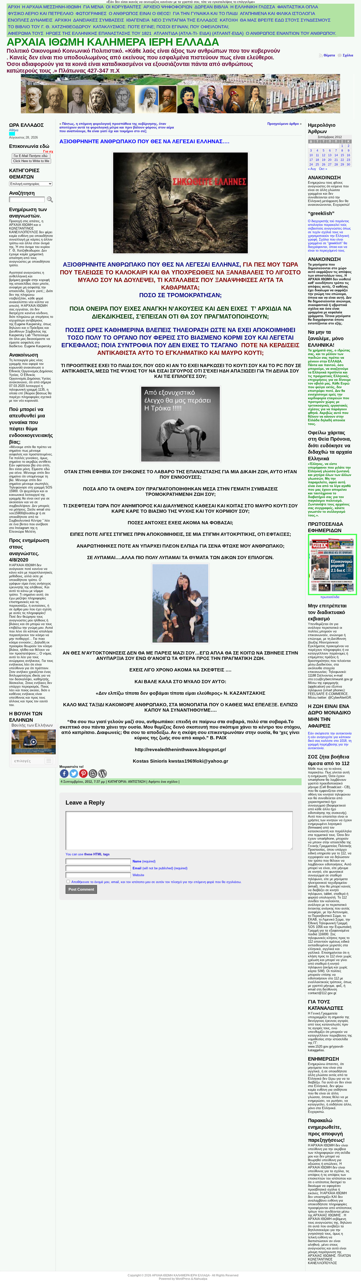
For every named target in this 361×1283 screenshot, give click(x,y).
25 (317, 164)
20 (330, 159)
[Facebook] (64, 773)
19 (323, 159)
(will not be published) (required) (160, 868)
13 (330, 155)
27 (330, 164)
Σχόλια (348, 55)
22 (342, 159)
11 (317, 155)
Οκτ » (323, 169)
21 (336, 159)
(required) (144, 861)
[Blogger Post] (93, 773)
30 (348, 164)
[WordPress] (102, 773)
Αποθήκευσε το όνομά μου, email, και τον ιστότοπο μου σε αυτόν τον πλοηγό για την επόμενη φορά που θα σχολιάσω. (156, 882)
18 (317, 159)
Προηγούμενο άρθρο (283, 124)
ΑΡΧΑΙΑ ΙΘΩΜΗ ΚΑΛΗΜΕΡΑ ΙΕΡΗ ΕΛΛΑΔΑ (113, 42)
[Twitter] (73, 773)
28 (336, 164)
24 (311, 164)
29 (342, 164)
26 (323, 164)
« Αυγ (312, 169)
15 (342, 155)
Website (138, 875)
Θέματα (329, 55)
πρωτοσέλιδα (329, 597)
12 (323, 155)
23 (348, 159)
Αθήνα (13, 130)
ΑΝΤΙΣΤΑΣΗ (136, 781)
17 (311, 159)
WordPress (183, 1279)
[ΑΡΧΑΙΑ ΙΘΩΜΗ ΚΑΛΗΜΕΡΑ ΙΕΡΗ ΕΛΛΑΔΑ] (180, 96)
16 (348, 155)
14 (336, 155)
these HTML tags (97, 854)
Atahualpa (200, 1279)
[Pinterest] (83, 773)
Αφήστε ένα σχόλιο (163, 781)
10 (311, 155)
